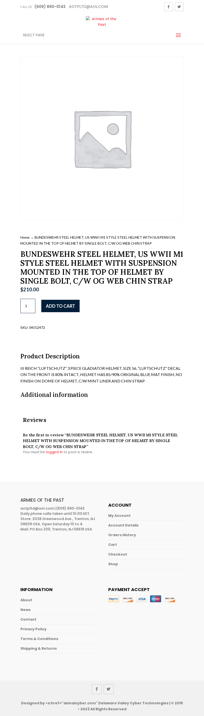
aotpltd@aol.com (37, 508)
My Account (119, 515)
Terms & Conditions (39, 638)
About (26, 600)
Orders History (122, 534)
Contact (28, 619)
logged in (54, 452)
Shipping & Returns (38, 648)
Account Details (123, 525)
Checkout (117, 554)
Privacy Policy (33, 629)
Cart (112, 544)
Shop (113, 564)
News (25, 609)
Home (25, 237)
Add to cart (60, 306)
